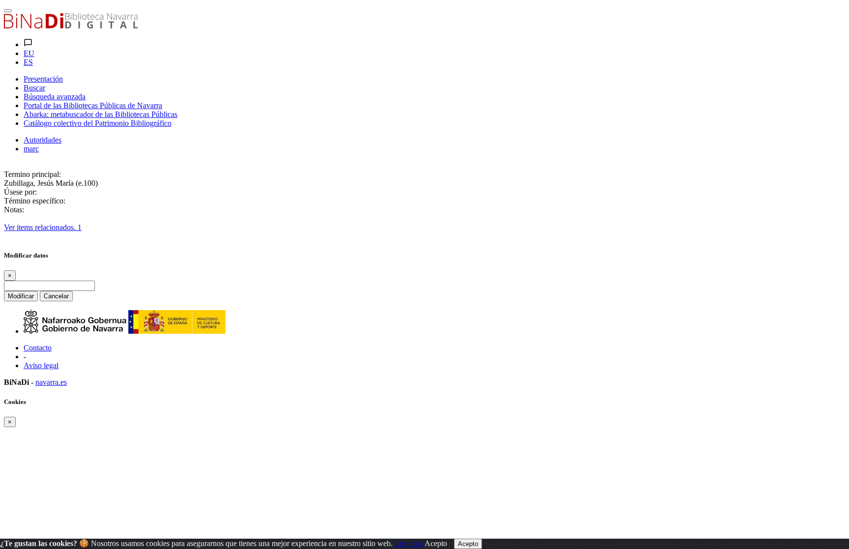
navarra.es (51, 382)
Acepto (435, 543)
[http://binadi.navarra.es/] (71, 26)
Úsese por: (20, 192)
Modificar (21, 296)
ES (28, 62)
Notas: (14, 209)
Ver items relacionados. (43, 227)
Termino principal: (32, 174)
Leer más (409, 543)
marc (31, 148)
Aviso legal (41, 365)
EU (29, 53)
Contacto (38, 348)
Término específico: (34, 201)
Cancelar (56, 296)
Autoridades (42, 140)
